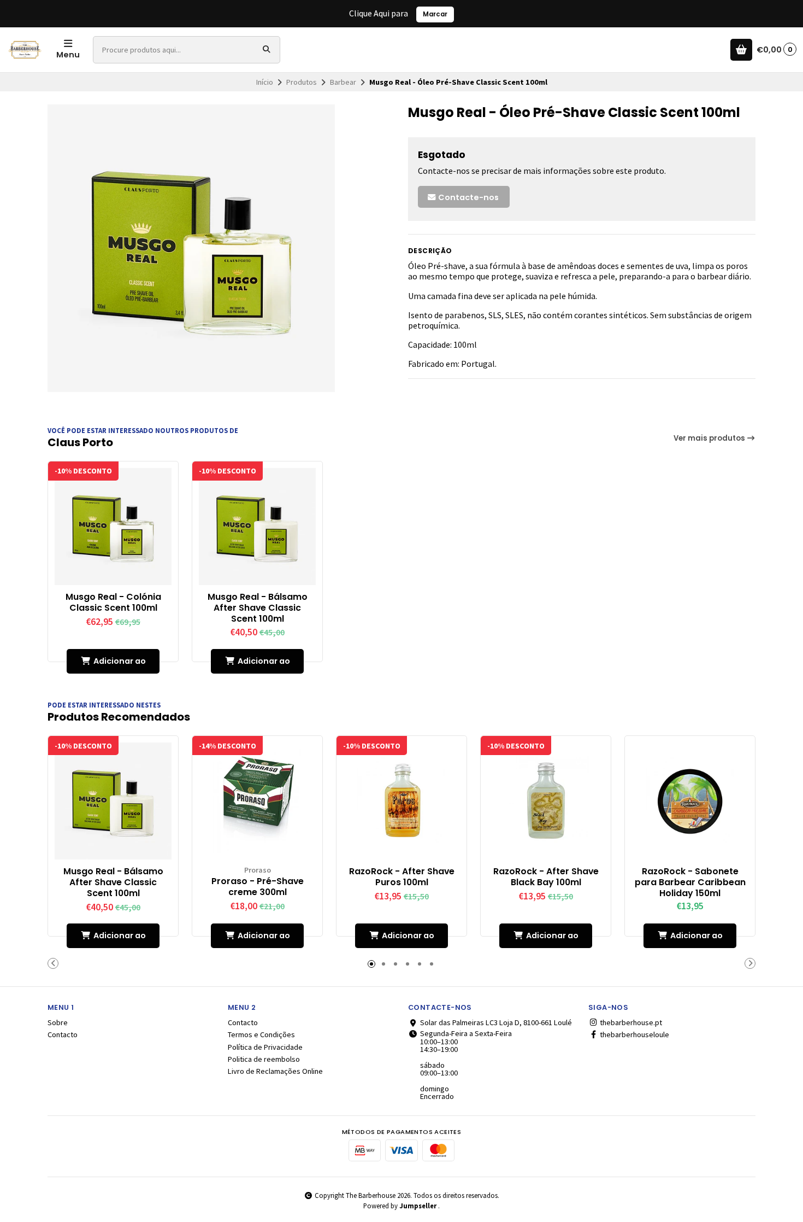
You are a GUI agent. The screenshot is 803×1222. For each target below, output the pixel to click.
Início (264, 82)
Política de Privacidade (265, 1047)
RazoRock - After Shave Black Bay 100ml (546, 877)
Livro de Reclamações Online (275, 1071)
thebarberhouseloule (633, 1034)
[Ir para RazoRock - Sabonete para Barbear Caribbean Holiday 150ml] (690, 801)
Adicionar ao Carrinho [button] (119, 665)
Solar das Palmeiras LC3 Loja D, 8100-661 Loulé (496, 1022)
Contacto (63, 1034)
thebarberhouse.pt (630, 1022)
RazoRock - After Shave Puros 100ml (401, 877)
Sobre (58, 1022)
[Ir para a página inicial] (25, 50)
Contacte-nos (467, 197)
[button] (53, 963)
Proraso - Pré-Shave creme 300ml (257, 887)
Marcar (435, 14)
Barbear (343, 82)
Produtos (301, 82)
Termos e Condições (261, 1034)
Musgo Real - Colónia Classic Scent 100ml (113, 602)
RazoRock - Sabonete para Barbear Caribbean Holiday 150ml (690, 882)
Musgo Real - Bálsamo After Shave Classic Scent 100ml (258, 608)
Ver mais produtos (710, 438)
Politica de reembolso (264, 1059)
